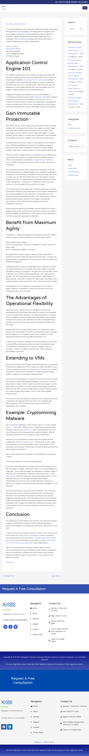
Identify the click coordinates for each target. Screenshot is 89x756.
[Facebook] (7, 2)
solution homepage (30, 535)
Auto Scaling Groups (43, 369)
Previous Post (8, 576)
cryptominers (17, 427)
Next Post (56, 576)
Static (37, 196)
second (26, 39)
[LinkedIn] (3, 2)
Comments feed (73, 172)
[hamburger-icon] (84, 7)
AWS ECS (48, 99)
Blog (11, 24)
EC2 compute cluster (26, 442)
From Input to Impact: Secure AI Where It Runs (74, 88)
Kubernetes (38, 97)
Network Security (20, 24)
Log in (70, 165)
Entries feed (72, 168)
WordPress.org (73, 175)
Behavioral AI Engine (13, 49)
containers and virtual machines (36, 80)
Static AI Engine (11, 46)
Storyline (53, 476)
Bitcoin (28, 430)
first (19, 39)
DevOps (48, 211)
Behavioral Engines (50, 196)
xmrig (12, 476)
